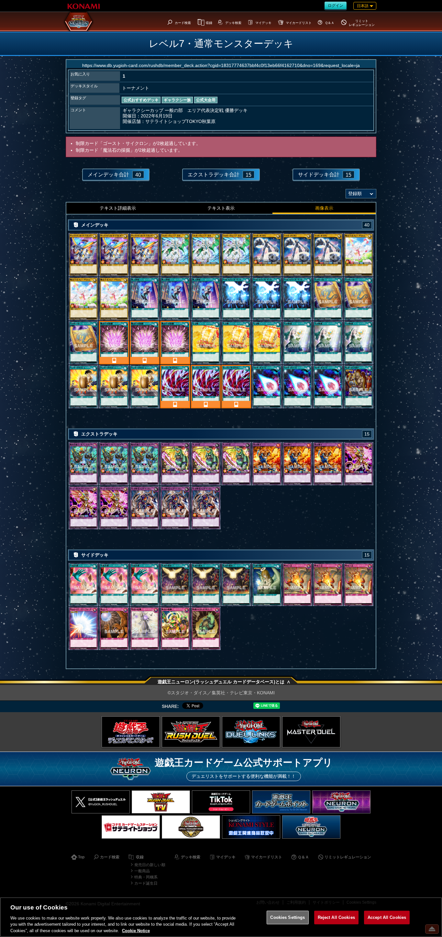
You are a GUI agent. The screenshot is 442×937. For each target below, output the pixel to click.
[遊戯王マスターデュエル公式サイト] (311, 731)
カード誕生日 (146, 883)
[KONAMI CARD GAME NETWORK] (341, 801)
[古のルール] (328, 299)
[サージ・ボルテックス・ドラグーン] (358, 464)
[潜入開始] (144, 299)
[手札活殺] (83, 585)
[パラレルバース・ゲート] (236, 299)
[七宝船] (206, 343)
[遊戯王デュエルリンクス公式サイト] (251, 731)
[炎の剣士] (266, 464)
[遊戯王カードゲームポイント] (281, 801)
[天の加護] (297, 343)
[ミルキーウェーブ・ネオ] (175, 255)
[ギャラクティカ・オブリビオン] (83, 255)
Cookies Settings (287, 917)
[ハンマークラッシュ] (83, 387)
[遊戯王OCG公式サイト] (131, 731)
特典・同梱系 (146, 877)
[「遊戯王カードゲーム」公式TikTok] (221, 801)
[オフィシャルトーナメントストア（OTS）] (191, 826)
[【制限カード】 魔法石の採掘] (114, 343)
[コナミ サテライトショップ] (131, 826)
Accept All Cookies (387, 917)
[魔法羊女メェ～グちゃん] (358, 255)
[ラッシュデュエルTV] (161, 801)
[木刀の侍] (175, 464)
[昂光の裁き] (175, 585)
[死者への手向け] (358, 387)
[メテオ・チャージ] (266, 387)
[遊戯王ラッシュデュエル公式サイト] (191, 731)
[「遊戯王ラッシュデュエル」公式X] (101, 801)
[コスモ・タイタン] (266, 255)
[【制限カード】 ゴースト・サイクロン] (175, 387)
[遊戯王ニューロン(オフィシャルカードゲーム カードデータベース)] (311, 826)
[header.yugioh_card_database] (78, 21)
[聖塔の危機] (144, 628)
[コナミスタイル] (251, 826)
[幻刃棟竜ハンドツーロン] (144, 508)
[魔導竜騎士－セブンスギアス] (83, 464)
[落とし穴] (114, 628)
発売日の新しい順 (149, 865)
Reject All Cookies (336, 917)
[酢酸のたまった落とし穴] (206, 628)
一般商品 (142, 871)
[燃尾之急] (297, 585)
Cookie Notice (136, 930)
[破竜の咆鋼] (175, 628)
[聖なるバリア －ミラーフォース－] (83, 628)
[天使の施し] (266, 585)
